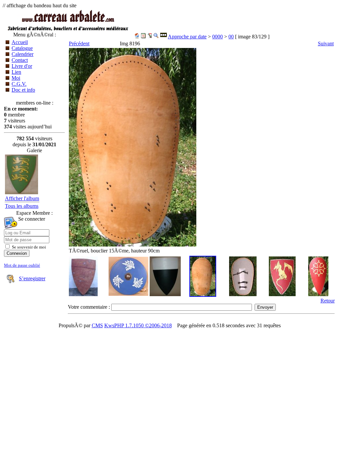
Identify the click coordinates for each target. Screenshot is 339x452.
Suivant (326, 43)
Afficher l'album (22, 198)
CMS (97, 325)
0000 (217, 36)
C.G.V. (19, 84)
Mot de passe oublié (22, 265)
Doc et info (23, 90)
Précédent (79, 43)
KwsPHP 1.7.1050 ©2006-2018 (138, 325)
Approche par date (187, 36)
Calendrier (22, 54)
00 (231, 36)
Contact (20, 60)
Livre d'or (22, 66)
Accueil (20, 42)
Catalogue (22, 48)
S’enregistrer (32, 278)
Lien (16, 72)
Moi (16, 78)
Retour (327, 300)
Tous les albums (21, 206)
